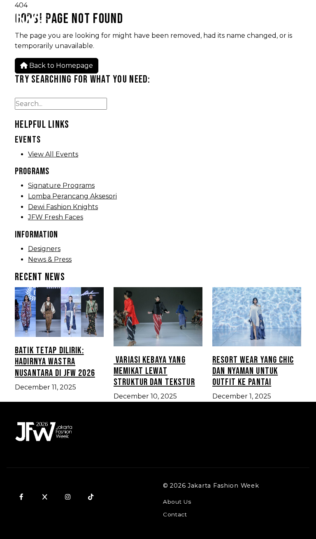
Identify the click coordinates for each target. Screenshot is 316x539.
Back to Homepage (60, 65)
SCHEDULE (261, 18)
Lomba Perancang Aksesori (72, 196)
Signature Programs (61, 185)
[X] (44, 496)
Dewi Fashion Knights (63, 207)
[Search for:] (61, 104)
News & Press (50, 259)
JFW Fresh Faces (55, 217)
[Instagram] (67, 496)
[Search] (221, 19)
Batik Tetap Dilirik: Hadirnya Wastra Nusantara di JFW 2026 (55, 361)
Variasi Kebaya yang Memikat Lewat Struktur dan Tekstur (154, 371)
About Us (177, 501)
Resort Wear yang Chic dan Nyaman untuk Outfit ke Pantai (253, 371)
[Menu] (300, 19)
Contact (175, 514)
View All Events (53, 154)
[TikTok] (90, 496)
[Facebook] (21, 496)
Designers (44, 249)
